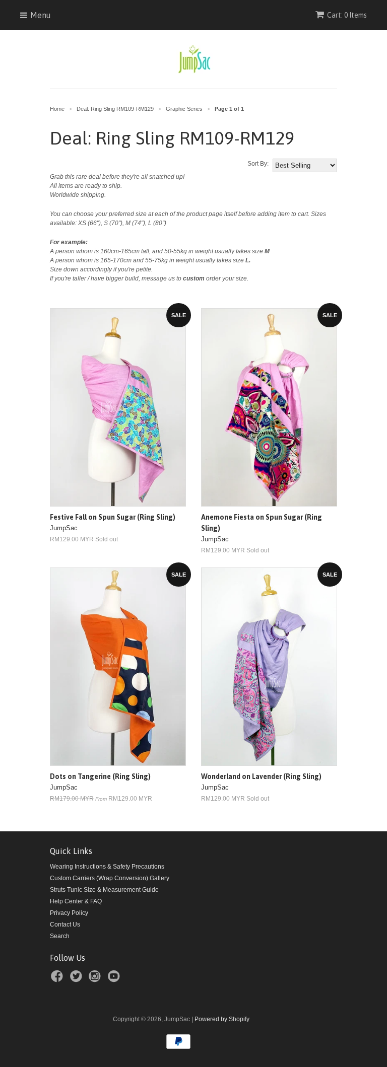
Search (60, 936)
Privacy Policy (69, 912)
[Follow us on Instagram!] (96, 979)
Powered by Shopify (222, 1019)
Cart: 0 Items (347, 15)
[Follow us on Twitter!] (77, 979)
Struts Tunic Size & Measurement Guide (104, 889)
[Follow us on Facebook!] (58, 979)
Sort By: (258, 163)
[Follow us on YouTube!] (115, 979)
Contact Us (65, 924)
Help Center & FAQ (76, 901)
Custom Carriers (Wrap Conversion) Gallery (109, 878)
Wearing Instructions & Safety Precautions (107, 866)
